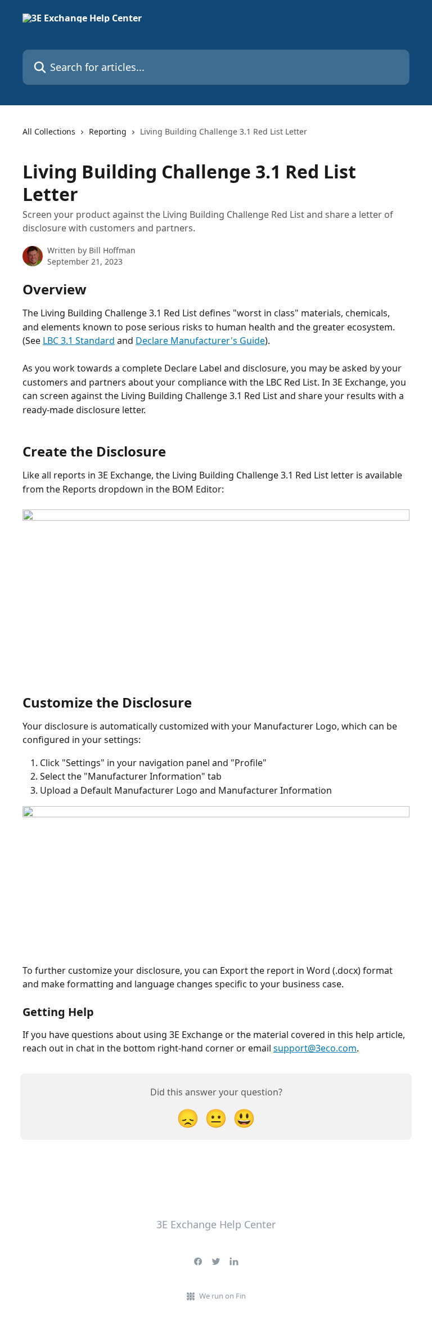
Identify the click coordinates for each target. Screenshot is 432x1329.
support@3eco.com (315, 1048)
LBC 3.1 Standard (79, 340)
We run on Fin (222, 1296)
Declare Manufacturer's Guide (200, 340)
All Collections (48, 131)
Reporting (108, 131)
